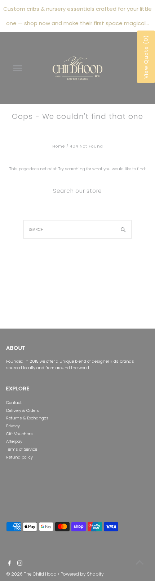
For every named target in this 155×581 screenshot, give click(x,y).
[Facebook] (8, 564)
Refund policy (19, 457)
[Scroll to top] (140, 562)
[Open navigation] (19, 68)
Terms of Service (21, 449)
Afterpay (14, 441)
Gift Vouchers (19, 434)
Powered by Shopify (82, 574)
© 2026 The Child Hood (32, 574)
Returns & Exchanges (27, 418)
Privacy (13, 426)
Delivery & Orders (22, 410)
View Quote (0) (146, 57)
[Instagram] (18, 564)
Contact (14, 402)
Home (58, 146)
